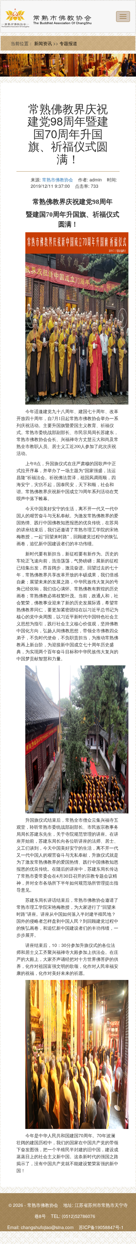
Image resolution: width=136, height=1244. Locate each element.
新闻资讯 (43, 43)
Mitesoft (75, 1238)
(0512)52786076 (78, 1216)
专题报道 (68, 43)
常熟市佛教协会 (57, 179)
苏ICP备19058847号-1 (101, 1227)
